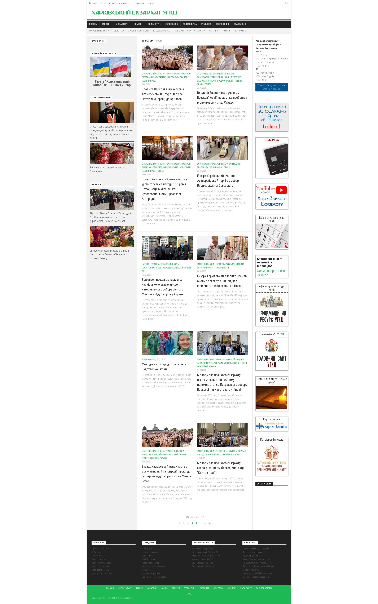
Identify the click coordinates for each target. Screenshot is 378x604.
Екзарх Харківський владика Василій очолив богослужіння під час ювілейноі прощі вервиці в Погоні (222, 281)
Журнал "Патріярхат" (151, 573)
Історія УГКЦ (202, 74)
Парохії (105, 24)
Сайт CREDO (147, 555)
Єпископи (139, 3)
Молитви (213, 31)
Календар (204, 588)
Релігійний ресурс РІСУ (202, 548)
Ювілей (208, 84)
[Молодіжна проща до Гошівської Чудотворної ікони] (167, 343)
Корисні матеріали (98, 31)
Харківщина (171, 24)
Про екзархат (124, 3)
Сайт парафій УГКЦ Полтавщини (257, 573)
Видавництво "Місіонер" (203, 566)
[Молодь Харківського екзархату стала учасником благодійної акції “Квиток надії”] (222, 435)
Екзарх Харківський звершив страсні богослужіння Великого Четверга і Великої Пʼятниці (109, 254)
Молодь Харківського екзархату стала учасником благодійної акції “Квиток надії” (220, 468)
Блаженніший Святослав (154, 74)
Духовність (236, 77)
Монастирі (122, 24)
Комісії (137, 24)
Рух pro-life (240, 31)
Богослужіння (174, 74)
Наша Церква (107, 3)
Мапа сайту (246, 588)
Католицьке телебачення (153, 566)
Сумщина (206, 24)
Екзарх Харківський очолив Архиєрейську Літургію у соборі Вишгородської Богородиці (218, 180)
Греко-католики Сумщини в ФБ (256, 577)
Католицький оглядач (152, 552)
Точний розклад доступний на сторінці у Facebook (271, 87)
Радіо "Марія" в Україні (152, 562)
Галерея (226, 31)
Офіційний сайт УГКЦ (101, 548)
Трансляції (240, 24)
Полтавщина (190, 24)
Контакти (152, 3)
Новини (93, 24)
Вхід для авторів (264, 588)
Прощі (153, 81)
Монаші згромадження (102, 566)
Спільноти (153, 24)
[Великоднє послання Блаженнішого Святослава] (112, 153)
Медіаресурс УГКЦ (150, 548)
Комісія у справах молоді (218, 363)
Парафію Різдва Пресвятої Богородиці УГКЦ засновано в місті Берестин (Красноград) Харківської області (110, 217)
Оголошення (222, 24)
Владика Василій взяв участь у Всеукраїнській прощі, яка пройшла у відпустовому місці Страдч (222, 97)
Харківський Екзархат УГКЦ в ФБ (257, 548)
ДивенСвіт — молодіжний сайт (156, 577)
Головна (93, 3)
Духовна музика (161, 31)
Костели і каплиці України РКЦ (205, 552)
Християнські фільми (138, 31)
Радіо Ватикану (149, 559)
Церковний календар (101, 562)
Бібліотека (119, 31)
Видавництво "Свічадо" (203, 562)
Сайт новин (97, 552)
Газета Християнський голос (188, 31)
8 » (209, 523)
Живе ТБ (146, 570)
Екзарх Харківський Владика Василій (169, 77)
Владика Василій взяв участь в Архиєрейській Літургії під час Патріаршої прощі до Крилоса (163, 94)
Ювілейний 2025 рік (207, 366)
